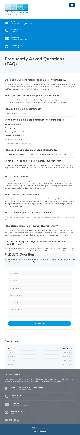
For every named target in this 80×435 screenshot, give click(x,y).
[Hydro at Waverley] (16, 9)
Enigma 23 (42, 431)
